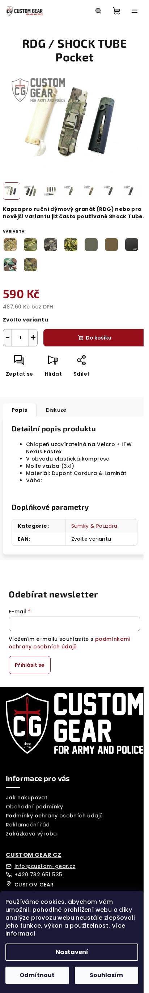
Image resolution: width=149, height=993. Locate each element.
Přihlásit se (29, 665)
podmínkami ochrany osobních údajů (69, 642)
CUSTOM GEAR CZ (33, 855)
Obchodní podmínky (34, 806)
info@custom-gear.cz (45, 866)
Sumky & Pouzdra (94, 526)
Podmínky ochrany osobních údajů (54, 815)
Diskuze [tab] (56, 410)
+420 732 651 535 (38, 874)
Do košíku (98, 337)
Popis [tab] (19, 410)
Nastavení (72, 952)
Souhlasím (106, 975)
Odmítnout (37, 975)
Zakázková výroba (31, 833)
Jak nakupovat (26, 797)
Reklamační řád (28, 824)
